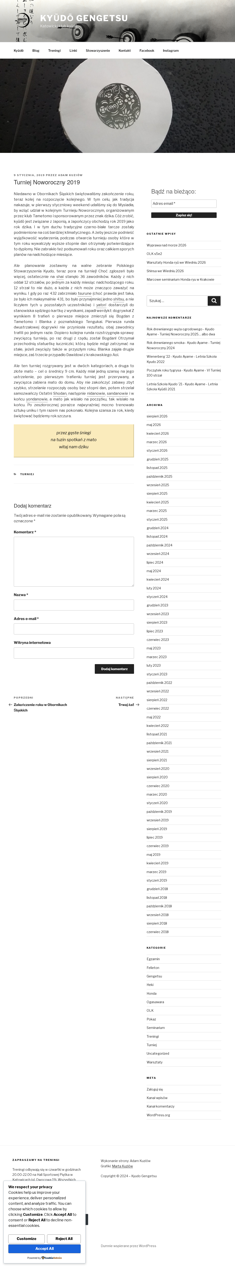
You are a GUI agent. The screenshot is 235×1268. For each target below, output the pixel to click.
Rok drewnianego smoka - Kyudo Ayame (177, 343)
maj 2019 (153, 855)
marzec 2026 (157, 442)
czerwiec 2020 (158, 786)
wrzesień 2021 (157, 751)
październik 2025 (159, 476)
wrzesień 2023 (158, 614)
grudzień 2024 (157, 528)
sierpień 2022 (157, 700)
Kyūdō (19, 50)
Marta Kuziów (122, 1166)
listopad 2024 (157, 536)
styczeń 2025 (157, 519)
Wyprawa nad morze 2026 (166, 245)
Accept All (44, 1248)
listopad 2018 (157, 898)
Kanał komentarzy (160, 1106)
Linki (73, 50)
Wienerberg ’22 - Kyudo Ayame (170, 356)
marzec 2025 (157, 511)
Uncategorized (158, 1053)
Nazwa (21, 595)
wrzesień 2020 (158, 769)
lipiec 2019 (155, 837)
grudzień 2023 (157, 605)
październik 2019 (159, 812)
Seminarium (156, 1028)
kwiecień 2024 (158, 579)
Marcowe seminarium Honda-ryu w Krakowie (180, 279)
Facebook (147, 50)
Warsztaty (154, 1062)
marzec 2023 (157, 657)
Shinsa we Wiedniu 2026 (165, 271)
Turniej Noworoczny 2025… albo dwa (187, 334)
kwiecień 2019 (157, 863)
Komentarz (25, 532)
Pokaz (151, 1019)
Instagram (171, 50)
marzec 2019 (156, 872)
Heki (150, 985)
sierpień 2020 (157, 777)
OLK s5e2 (154, 254)
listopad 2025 (157, 468)
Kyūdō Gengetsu (84, 18)
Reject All (64, 1239)
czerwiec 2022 (158, 708)
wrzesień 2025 (158, 485)
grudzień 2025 (157, 459)
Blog (35, 50)
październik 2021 (159, 743)
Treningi (54, 50)
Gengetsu (154, 976)
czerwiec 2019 (158, 846)
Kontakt (125, 50)
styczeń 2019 (157, 880)
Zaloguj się (155, 1089)
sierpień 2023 (157, 622)
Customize (26, 1239)
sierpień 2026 (157, 416)
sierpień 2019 (157, 829)
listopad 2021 (157, 734)
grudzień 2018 (157, 889)
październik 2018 (159, 906)
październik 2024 (159, 545)
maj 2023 (154, 648)
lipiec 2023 (155, 631)
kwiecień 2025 (158, 502)
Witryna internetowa (32, 642)
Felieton (153, 968)
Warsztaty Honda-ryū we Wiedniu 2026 (176, 262)
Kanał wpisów (157, 1098)
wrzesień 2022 (158, 691)
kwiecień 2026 (158, 433)
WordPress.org (158, 1115)
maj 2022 (154, 717)
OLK (150, 1010)
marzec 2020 (157, 794)
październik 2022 (159, 683)
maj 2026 (154, 425)
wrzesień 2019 (158, 820)
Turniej (27, 474)
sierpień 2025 (157, 493)
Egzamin (153, 959)
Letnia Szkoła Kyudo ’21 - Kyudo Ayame (176, 384)
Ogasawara (155, 1002)
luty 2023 (154, 665)
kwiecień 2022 (158, 726)
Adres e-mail (26, 619)
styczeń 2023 (157, 674)
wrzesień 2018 (158, 915)
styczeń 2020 (157, 803)
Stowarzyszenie (98, 50)
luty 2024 (154, 588)
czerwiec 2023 (158, 640)
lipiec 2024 (155, 562)
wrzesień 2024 (158, 554)
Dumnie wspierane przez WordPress (128, 1246)
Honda (152, 993)
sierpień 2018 (157, 923)
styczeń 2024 (157, 597)
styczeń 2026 (157, 450)
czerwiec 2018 (158, 932)
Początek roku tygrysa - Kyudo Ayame (175, 370)
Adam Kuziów (70, 175)
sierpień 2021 (157, 760)
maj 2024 (154, 571)
